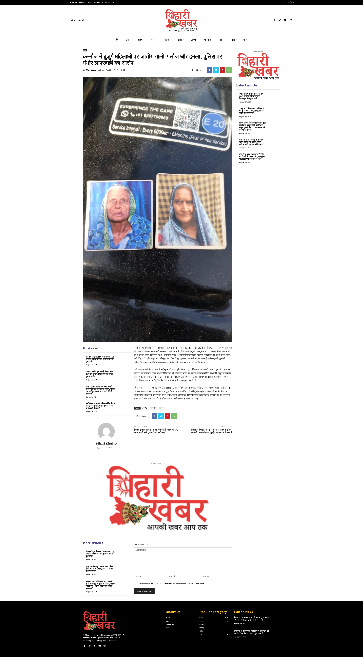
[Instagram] (89, 646)
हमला (160, 408)
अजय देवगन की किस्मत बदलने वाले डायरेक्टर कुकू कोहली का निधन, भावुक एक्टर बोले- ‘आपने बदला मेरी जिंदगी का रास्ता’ (100, 390)
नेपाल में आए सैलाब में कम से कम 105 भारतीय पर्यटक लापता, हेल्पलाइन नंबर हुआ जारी (100, 359)
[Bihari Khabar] (106, 431)
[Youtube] (285, 20)
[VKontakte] (99, 646)
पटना (84, 50)
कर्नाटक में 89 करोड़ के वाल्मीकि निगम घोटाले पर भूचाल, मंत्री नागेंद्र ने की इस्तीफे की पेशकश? (100, 406)
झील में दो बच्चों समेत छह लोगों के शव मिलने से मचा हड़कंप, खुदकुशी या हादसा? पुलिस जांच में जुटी (252, 156)
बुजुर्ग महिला (152, 408)
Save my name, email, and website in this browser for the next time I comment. (171, 583)
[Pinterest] (222, 70)
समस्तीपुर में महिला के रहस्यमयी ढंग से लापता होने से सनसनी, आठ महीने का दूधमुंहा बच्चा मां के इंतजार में (211, 431)
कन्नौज (144, 408)
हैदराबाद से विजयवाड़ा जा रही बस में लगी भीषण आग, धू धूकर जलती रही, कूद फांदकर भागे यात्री (155, 431)
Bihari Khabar (91, 70)
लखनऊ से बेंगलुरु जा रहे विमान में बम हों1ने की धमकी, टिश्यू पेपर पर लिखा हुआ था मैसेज (99, 374)
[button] (291, 20)
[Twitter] (280, 20)
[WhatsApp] (229, 70)
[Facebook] (274, 20)
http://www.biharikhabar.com (106, 448)
